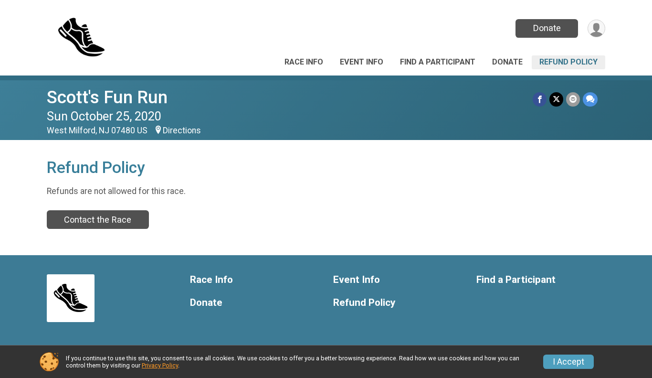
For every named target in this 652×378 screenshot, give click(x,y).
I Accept (568, 362)
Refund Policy (568, 61)
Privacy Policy (160, 365)
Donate (547, 28)
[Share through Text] (590, 99)
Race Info (303, 61)
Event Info (361, 61)
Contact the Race (97, 220)
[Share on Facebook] (540, 99)
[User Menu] (596, 28)
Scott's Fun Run (107, 97)
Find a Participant (437, 61)
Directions (182, 130)
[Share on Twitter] (556, 99)
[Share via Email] (573, 99)
